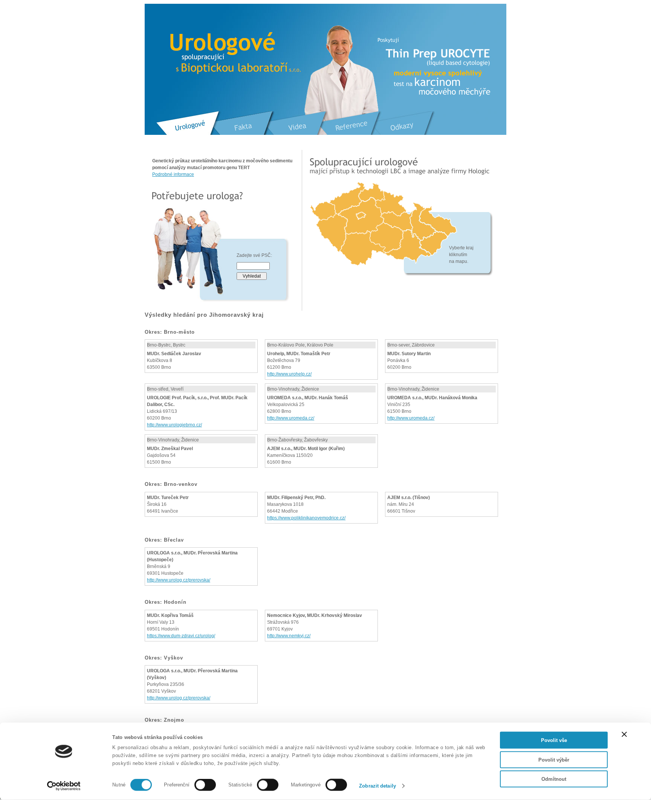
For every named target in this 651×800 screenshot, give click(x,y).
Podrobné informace (173, 174)
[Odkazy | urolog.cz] (404, 129)
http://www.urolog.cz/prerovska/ (178, 580)
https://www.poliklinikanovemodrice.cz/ (306, 518)
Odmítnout (553, 779)
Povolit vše (554, 740)
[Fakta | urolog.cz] (244, 129)
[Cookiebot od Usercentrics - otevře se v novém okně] (64, 786)
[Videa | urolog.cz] (298, 129)
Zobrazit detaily (377, 786)
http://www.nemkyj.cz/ (288, 635)
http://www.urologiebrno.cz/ (174, 424)
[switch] (205, 785)
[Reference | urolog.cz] (351, 129)
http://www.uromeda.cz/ (290, 418)
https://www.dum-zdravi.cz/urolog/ (181, 635)
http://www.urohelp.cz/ (289, 374)
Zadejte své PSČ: (254, 255)
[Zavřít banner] (624, 734)
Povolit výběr (553, 759)
